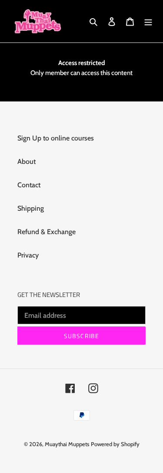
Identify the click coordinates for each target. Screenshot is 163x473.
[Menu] (148, 21)
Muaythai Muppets (67, 443)
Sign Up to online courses (55, 138)
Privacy (28, 255)
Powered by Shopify (115, 443)
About (26, 161)
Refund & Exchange (46, 232)
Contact (28, 185)
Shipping (30, 208)
